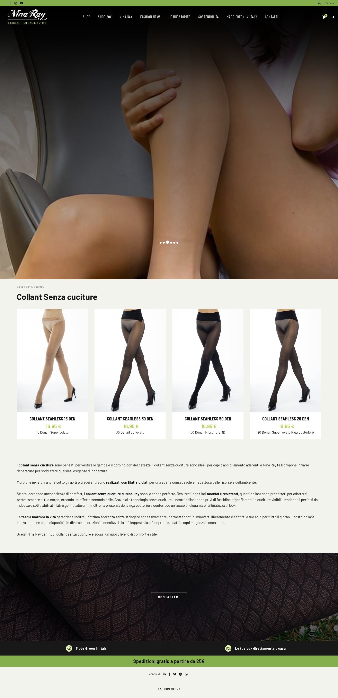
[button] (161, 243)
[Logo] (27, 16)
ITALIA (328, 3)
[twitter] (174, 674)
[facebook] (169, 674)
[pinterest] (180, 674)
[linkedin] (164, 674)
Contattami (169, 597)
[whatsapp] (186, 674)
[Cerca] (319, 3)
